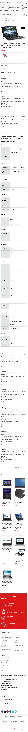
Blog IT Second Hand (19, 645)
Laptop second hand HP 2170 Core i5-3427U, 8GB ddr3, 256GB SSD (20, 560)
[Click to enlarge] (4, 38)
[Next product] (5, 24)
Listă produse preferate (6, 638)
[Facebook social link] (5, 72)
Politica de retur (4, 665)
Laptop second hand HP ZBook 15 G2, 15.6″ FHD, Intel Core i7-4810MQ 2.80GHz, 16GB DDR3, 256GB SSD (7, 526)
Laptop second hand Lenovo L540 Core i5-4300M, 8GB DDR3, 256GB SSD (6, 502)
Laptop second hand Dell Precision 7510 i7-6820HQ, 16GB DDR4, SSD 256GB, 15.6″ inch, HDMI (19, 526)
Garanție (17, 640)
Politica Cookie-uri (5, 663)
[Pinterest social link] (9, 72)
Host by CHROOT (5, 703)
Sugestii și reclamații (5, 649)
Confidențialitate (5, 660)
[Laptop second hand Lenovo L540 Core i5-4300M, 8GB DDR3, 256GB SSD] (7, 483)
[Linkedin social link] (10, 72)
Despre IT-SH (18, 635)
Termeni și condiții (5, 658)
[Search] (24, 14)
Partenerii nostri (18, 650)
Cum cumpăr (4, 640)
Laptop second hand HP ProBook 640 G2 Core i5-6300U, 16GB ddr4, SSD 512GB (7, 550)
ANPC (2, 668)
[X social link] (7, 72)
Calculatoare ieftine (19, 648)
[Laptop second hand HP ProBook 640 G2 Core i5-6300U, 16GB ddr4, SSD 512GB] (7, 542)
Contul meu (3, 635)
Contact (17, 638)
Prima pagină (4, 19)
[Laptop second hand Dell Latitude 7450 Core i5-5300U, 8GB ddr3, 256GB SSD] (20, 483)
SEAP (16, 643)
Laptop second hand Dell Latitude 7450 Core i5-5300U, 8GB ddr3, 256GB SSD (19, 502)
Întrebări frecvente (5, 643)
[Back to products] (4, 24)
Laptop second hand (13, 19)
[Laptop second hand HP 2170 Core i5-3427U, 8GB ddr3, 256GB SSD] (20, 542)
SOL (2, 670)
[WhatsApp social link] (12, 72)
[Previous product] (2, 24)
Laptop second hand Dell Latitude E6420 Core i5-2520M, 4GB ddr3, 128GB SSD (7, 583)
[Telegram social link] (14, 72)
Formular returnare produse (5, 646)
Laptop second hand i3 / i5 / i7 (8, 20)
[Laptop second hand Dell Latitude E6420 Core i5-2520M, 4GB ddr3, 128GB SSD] (7, 575)
